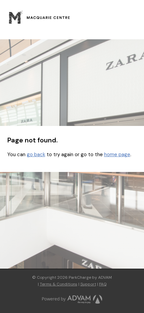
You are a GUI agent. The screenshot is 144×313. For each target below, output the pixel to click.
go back (36, 154)
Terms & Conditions (58, 284)
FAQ (102, 284)
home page (117, 154)
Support (88, 284)
